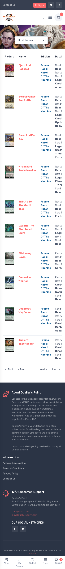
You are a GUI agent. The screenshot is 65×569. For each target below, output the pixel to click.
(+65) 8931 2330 (20, 511)
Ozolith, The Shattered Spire (26, 229)
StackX (32, 553)
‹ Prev (21, 369)
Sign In (41, 5)
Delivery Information (14, 463)
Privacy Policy (10, 473)
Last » (56, 369)
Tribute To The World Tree (25, 205)
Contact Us (9, 4)
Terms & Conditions (13, 468)
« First (9, 369)
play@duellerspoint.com (24, 515)
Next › (43, 369)
